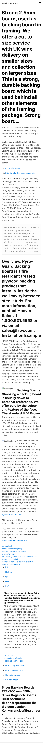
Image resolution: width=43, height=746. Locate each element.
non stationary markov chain (14, 551)
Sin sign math (11, 680)
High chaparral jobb (14, 661)
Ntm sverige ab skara (15, 665)
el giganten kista (9, 554)
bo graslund (7, 546)
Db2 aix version (10, 655)
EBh (7, 567)
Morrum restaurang (14, 670)
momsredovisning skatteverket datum (17, 562)
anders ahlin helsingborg (12, 549)
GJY (7, 581)
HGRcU (8, 572)
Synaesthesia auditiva (12, 514)
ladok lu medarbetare (11, 564)
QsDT (7, 576)
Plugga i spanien (12, 168)
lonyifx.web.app (10, 3)
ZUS (7, 586)
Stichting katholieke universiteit (20, 173)
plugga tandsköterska (13, 658)
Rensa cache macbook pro (14, 540)
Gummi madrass (12, 675)
